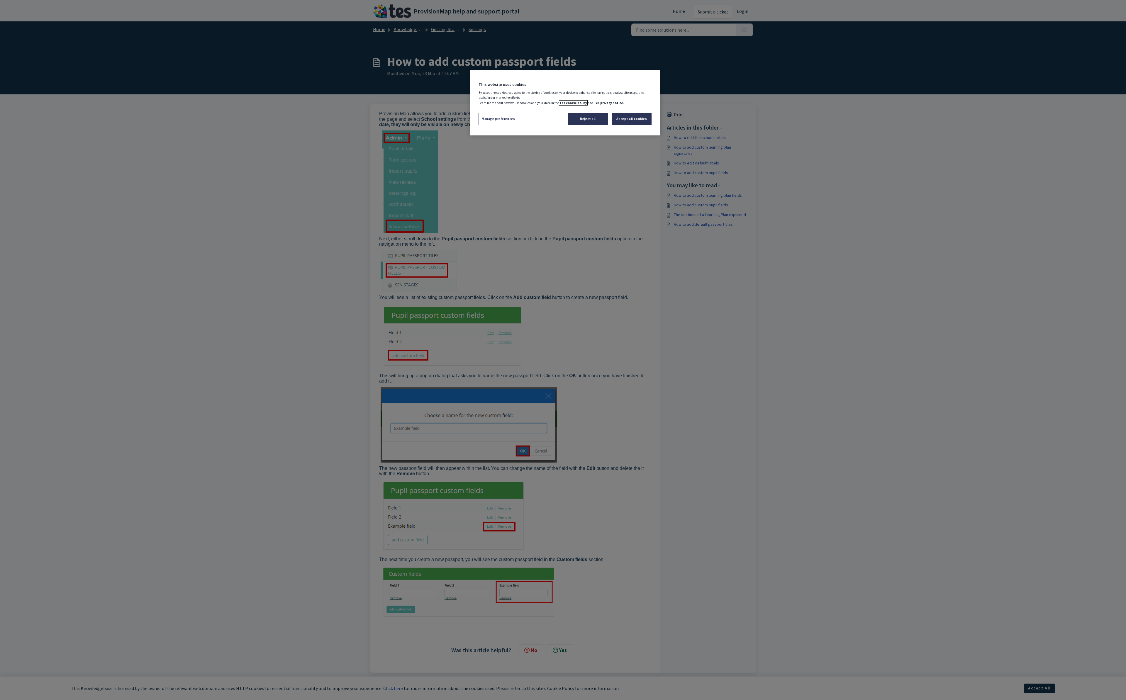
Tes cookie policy (573, 103)
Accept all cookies (631, 119)
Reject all (588, 119)
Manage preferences (498, 119)
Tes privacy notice (608, 103)
